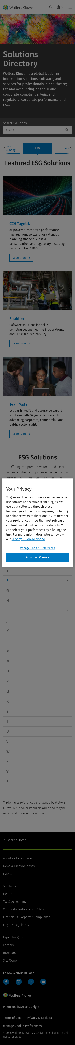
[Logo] (20, 7)
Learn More (20, 257)
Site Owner (10, 960)
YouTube (43, 982)
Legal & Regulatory (16, 925)
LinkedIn (31, 982)
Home (16, 840)
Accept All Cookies (37, 557)
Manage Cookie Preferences (37, 548)
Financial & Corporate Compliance (26, 917)
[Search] (67, 130)
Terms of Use (12, 1018)
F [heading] (7, 580)
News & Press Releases (19, 866)
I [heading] (7, 610)
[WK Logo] (17, 995)
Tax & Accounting (14, 902)
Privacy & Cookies (39, 1018)
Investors (9, 953)
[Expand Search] (51, 7)
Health (7, 894)
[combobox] (33, 130)
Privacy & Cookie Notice (28, 539)
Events (7, 874)
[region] (37, 522)
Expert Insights (13, 937)
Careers (8, 945)
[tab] (37, 148)
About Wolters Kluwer (17, 858)
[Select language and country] (60, 7)
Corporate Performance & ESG (23, 909)
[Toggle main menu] (69, 7)
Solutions (9, 886)
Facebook (6, 982)
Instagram (19, 982)
